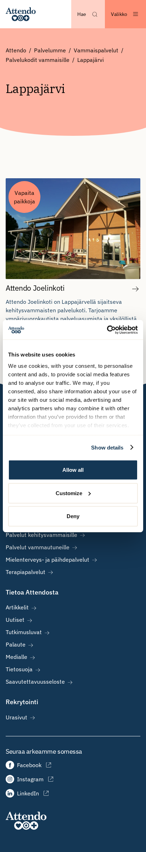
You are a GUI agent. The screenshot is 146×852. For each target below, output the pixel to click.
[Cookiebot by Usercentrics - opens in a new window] (107, 329)
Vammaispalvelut (96, 50)
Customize (69, 493)
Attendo (16, 50)
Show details (107, 447)
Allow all (73, 470)
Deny (73, 516)
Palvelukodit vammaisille (37, 59)
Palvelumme (50, 50)
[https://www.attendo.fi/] (21, 14)
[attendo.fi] (26, 821)
